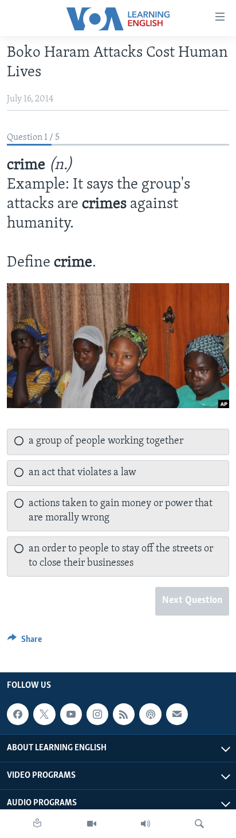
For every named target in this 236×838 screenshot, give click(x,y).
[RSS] (124, 714)
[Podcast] (150, 714)
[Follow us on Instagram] (97, 714)
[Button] (24, 642)
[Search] (199, 823)
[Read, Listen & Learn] (37, 823)
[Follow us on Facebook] (18, 714)
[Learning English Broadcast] (145, 823)
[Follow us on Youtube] (71, 714)
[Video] (91, 823)
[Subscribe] (177, 714)
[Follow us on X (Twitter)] (44, 714)
